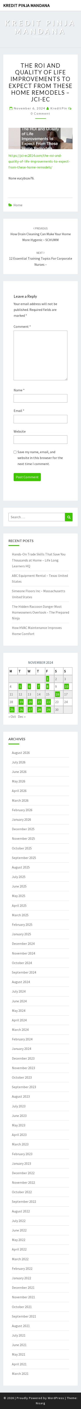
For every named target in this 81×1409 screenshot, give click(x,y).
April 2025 (19, 905)
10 (66, 686)
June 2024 (19, 1001)
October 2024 (22, 963)
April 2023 (19, 1134)
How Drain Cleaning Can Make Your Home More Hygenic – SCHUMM (40, 234)
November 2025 (23, 838)
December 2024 (23, 943)
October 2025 (22, 848)
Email (19, 410)
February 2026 (22, 810)
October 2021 (22, 1307)
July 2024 (18, 991)
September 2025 (24, 858)
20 (30, 702)
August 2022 (21, 1211)
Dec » (21, 716)
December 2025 (23, 829)
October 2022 (22, 1192)
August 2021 (21, 1326)
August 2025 (21, 867)
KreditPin (58, 108)
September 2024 (24, 972)
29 (48, 709)
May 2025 (18, 896)
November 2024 (23, 953)
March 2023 (20, 1144)
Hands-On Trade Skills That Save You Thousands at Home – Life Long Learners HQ (38, 560)
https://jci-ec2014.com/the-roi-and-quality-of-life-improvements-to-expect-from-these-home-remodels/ (39, 161)
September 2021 (24, 1316)
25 (12, 709)
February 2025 (22, 924)
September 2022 (24, 1201)
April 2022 (19, 1249)
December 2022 (23, 1173)
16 (57, 694)
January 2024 (21, 1048)
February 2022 (22, 1268)
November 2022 (23, 1182)
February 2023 (22, 1154)
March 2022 (20, 1259)
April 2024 (19, 1020)
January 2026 (21, 819)
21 (39, 702)
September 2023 (24, 1087)
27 (30, 709)
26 (21, 709)
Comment (22, 326)
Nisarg (40, 1403)
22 (48, 702)
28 (39, 709)
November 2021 (23, 1297)
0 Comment (40, 113)
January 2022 (21, 1278)
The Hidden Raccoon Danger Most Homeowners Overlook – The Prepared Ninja (40, 612)
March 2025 (20, 915)
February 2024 (22, 1039)
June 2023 (19, 1115)
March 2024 (20, 1029)
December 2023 (23, 1058)
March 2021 (20, 1373)
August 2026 (21, 752)
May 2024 (18, 1010)
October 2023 (22, 1077)
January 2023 (21, 1163)
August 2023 (21, 1096)
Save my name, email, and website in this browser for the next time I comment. (40, 458)
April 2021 (19, 1364)
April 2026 (19, 790)
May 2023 (18, 1125)
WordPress (56, 1398)
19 (21, 702)
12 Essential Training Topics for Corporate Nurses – (40, 258)
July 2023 (18, 1106)
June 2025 (19, 886)
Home (17, 205)
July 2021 (18, 1335)
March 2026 (20, 800)
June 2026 (19, 771)
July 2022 (18, 1221)
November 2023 (23, 1068)
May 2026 (18, 781)
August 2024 (21, 982)
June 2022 (19, 1230)
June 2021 (19, 1345)
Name (19, 390)
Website (20, 431)
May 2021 (18, 1354)
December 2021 (23, 1287)
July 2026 (18, 762)
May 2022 (18, 1240)
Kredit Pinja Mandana (26, 5)
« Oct (12, 716)
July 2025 (18, 877)
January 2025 (21, 934)
